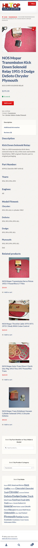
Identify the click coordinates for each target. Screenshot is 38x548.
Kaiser (18, 506)
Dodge (18, 115)
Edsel (6, 500)
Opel (19, 513)
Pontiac (19, 516)
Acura (5, 485)
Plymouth (23, 115)
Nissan (28, 509)
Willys (14, 522)
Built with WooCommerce (10, 538)
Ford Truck (21, 500)
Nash (24, 510)
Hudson (20, 503)
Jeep (14, 506)
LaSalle (23, 506)
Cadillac (7, 488)
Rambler (26, 517)
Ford (14, 500)
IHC (25, 503)
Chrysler (7, 115)
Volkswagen (8, 522)
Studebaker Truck (18, 519)
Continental (21, 492)
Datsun (26, 492)
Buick (26, 485)
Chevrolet (20, 488)
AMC (9, 485)
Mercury (12, 509)
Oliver (16, 513)
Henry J (11, 503)
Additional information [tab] (12, 127)
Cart (29, 543)
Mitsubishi (19, 509)
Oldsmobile (9, 512)
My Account (6, 545)
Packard (24, 513)
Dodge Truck (26, 496)
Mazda (6, 509)
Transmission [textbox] (18, 468)
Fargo (10, 500)
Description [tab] (8, 122)
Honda (16, 503)
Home (5, 17)
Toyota (26, 519)
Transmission (12, 17)
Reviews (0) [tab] (8, 132)
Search (19, 545)
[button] (33, 29)
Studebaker (8, 520)
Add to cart (8, 103)
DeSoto (13, 115)
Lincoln (27, 506)
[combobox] (19, 468)
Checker (13, 488)
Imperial (8, 506)
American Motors (18, 485)
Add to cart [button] (8, 292)
